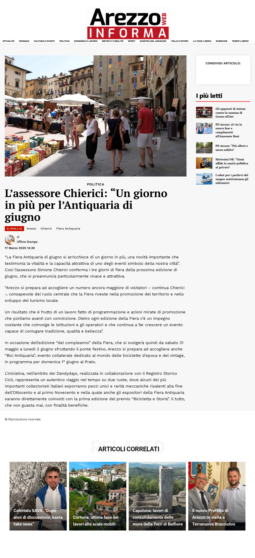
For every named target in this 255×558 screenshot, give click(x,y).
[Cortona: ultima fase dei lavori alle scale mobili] (97, 496)
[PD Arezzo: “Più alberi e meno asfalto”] (204, 147)
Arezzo (31, 228)
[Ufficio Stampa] (11, 240)
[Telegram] (241, 73)
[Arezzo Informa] (128, 24)
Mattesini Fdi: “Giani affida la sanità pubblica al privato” (232, 163)
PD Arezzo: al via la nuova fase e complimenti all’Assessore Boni (229, 130)
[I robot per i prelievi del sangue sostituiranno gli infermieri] (204, 178)
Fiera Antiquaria (68, 228)
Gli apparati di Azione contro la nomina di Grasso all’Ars (231, 112)
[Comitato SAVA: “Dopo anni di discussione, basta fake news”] (38, 496)
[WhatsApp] (232, 73)
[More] (251, 73)
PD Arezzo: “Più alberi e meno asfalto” (232, 148)
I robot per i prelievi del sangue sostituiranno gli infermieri (232, 179)
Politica (95, 184)
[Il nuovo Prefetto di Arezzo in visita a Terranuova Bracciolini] (216, 496)
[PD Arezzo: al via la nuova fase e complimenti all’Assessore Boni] (204, 128)
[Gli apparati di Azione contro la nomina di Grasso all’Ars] (204, 112)
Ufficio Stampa (27, 242)
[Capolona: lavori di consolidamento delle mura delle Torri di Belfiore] (157, 496)
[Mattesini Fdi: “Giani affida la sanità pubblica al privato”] (204, 163)
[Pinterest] (223, 73)
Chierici (46, 228)
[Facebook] (205, 73)
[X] (214, 73)
